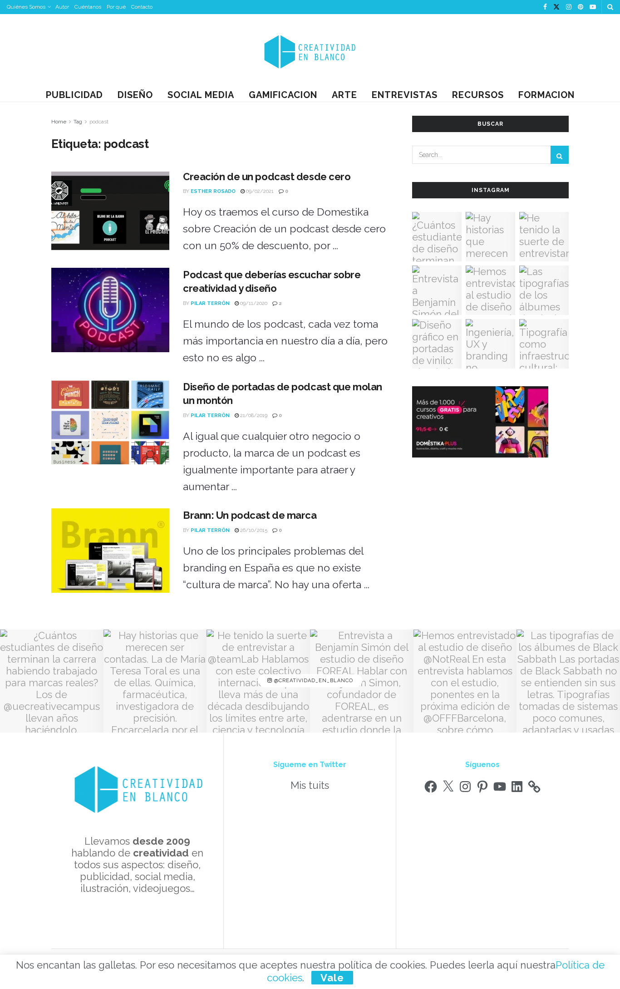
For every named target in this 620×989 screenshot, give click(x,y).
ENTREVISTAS (405, 94)
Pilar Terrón (210, 303)
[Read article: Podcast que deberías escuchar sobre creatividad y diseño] (110, 310)
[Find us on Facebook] (545, 7)
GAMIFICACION (283, 94)
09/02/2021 (259, 191)
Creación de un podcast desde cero (266, 176)
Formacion (546, 94)
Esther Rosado (213, 191)
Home (58, 121)
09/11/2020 (253, 303)
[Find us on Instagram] (568, 7)
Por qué (116, 7)
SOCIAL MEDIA (200, 94)
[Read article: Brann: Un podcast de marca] (110, 550)
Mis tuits (309, 785)
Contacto (142, 7)
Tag (78, 121)
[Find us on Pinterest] (580, 7)
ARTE (344, 94)
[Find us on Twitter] (556, 7)
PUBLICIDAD (74, 94)
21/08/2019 (253, 415)
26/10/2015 (253, 530)
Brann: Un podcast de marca (250, 515)
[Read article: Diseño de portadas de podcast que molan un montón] (110, 422)
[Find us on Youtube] (593, 7)
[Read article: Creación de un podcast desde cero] (110, 212)
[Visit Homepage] (310, 51)
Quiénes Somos (26, 7)
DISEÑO (135, 94)
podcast (98, 121)
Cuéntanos (87, 7)
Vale (332, 978)
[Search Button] (610, 7)
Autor (62, 7)
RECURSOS (478, 94)
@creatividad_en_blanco (312, 681)
